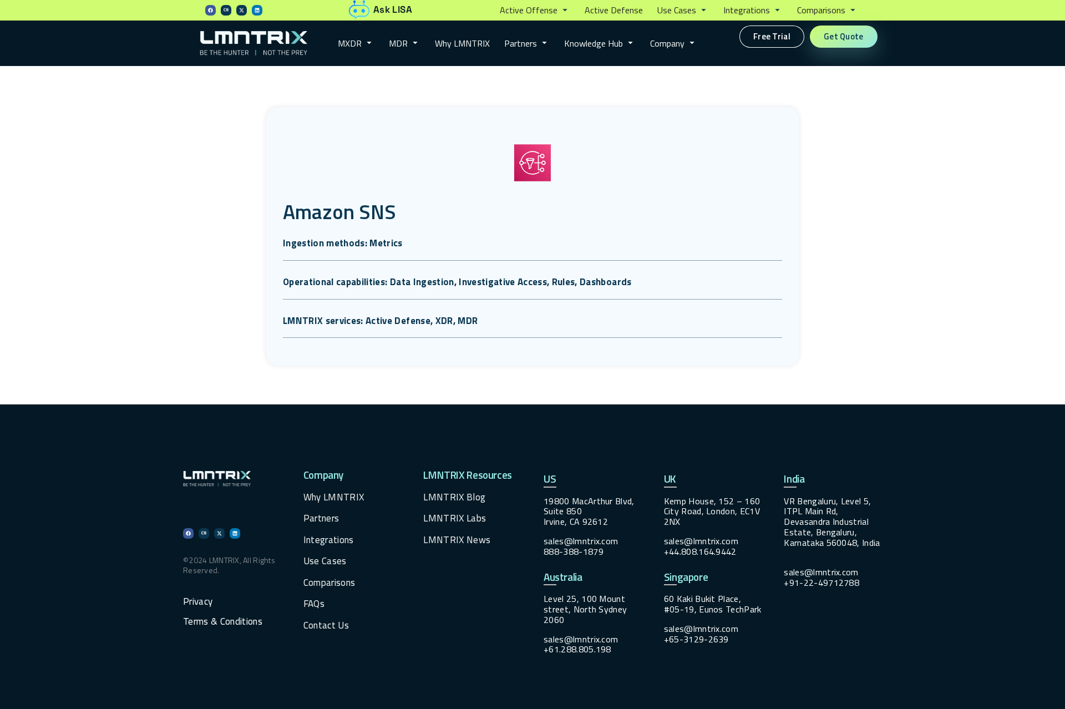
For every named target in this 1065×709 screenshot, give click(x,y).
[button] (535, 10)
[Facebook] (210, 10)
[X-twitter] (241, 10)
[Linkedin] (257, 10)
